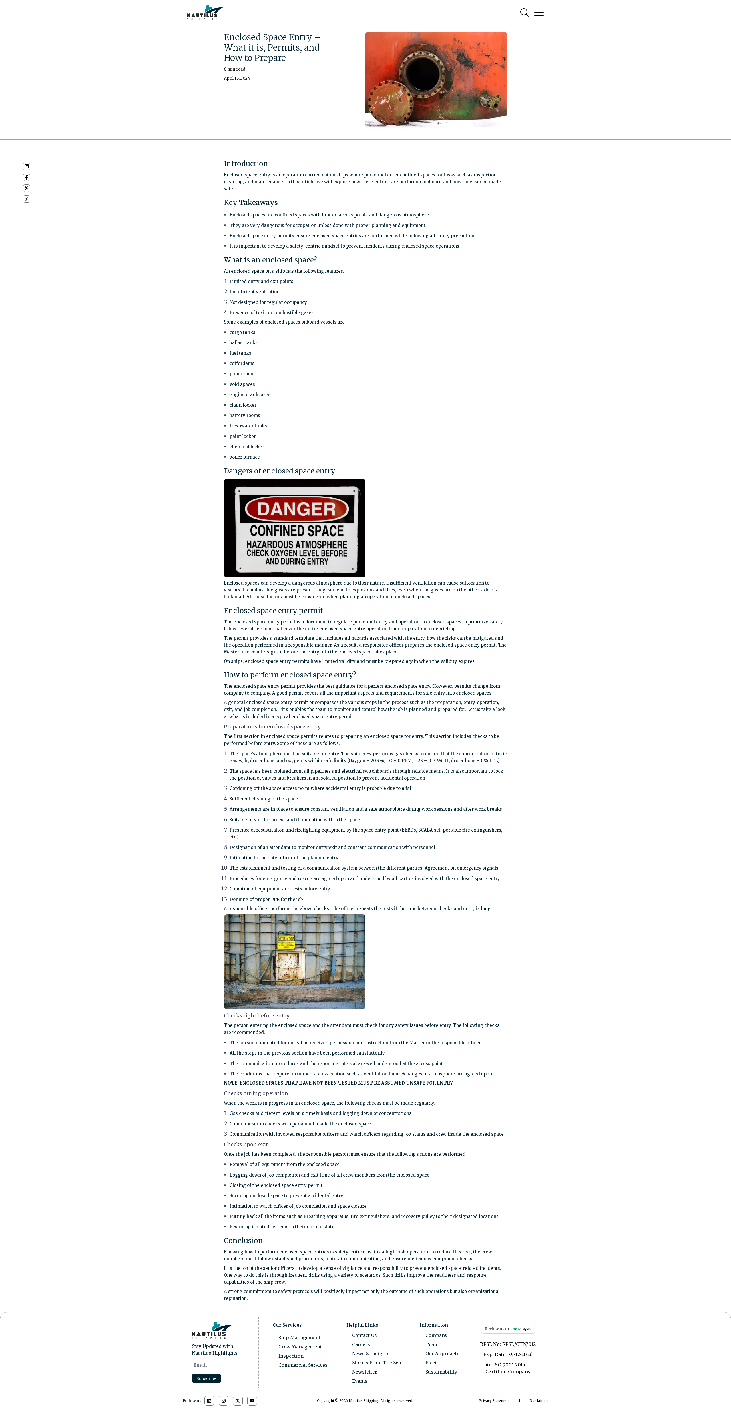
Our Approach (441, 1353)
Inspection (291, 1356)
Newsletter (364, 1372)
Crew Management (300, 1347)
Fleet (431, 1363)
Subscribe (206, 1378)
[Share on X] (26, 188)
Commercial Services (303, 1365)
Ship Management (299, 1337)
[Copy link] (26, 199)
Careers (361, 1344)
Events (359, 1381)
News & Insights (371, 1353)
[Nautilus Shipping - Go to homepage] (205, 12)
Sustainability (441, 1372)
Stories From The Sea (376, 1363)
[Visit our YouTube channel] (252, 1401)
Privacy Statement (494, 1400)
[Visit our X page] (238, 1401)
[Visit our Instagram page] (223, 1401)
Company (436, 1335)
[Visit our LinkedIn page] (209, 1401)
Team (432, 1344)
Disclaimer (538, 1400)
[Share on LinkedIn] (26, 166)
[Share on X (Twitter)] (26, 188)
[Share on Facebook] (26, 177)
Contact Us (364, 1335)
